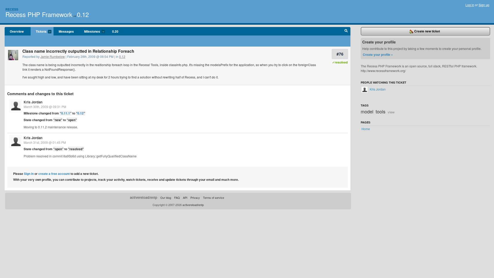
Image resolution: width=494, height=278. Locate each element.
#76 (340, 54)
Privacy (195, 197)
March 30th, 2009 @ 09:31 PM (45, 106)
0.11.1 (65, 113)
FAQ (177, 197)
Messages (66, 31)
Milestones (89, 31)
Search (346, 31)
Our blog (165, 197)
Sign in (29, 173)
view (391, 112)
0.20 (115, 31)
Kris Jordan (33, 102)
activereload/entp (143, 197)
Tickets (39, 31)
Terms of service (213, 197)
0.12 (83, 14)
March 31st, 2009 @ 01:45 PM (45, 142)
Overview (17, 31)
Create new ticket (426, 31)
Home (365, 129)
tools (380, 111)
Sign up (484, 5)
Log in (469, 5)
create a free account (54, 173)
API (185, 197)
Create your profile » (378, 54)
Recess (11, 9)
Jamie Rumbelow (52, 56)
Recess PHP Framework (38, 14)
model (367, 111)
